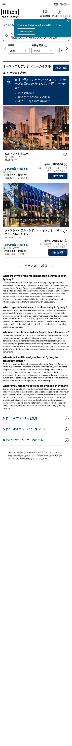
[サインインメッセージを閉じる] (68, 21)
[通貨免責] (46, 45)
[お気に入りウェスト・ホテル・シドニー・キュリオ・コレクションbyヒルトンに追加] (64, 231)
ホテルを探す (10, 25)
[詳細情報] (65, 165)
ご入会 (55, 16)
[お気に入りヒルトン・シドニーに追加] (64, 154)
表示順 (11, 45)
